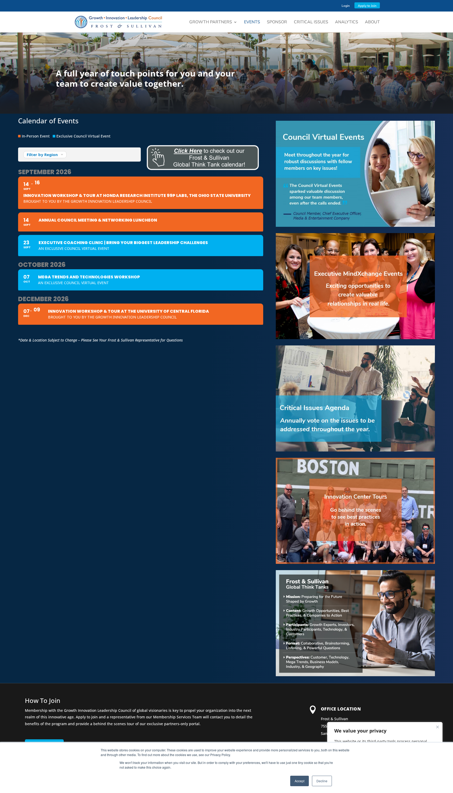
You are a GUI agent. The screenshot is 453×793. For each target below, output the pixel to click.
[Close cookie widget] (437, 727)
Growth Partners (210, 22)
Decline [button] (321, 781)
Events (252, 22)
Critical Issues (311, 22)
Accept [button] (299, 781)
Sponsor (277, 22)
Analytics (346, 22)
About (372, 22)
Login (346, 6)
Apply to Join (367, 6)
